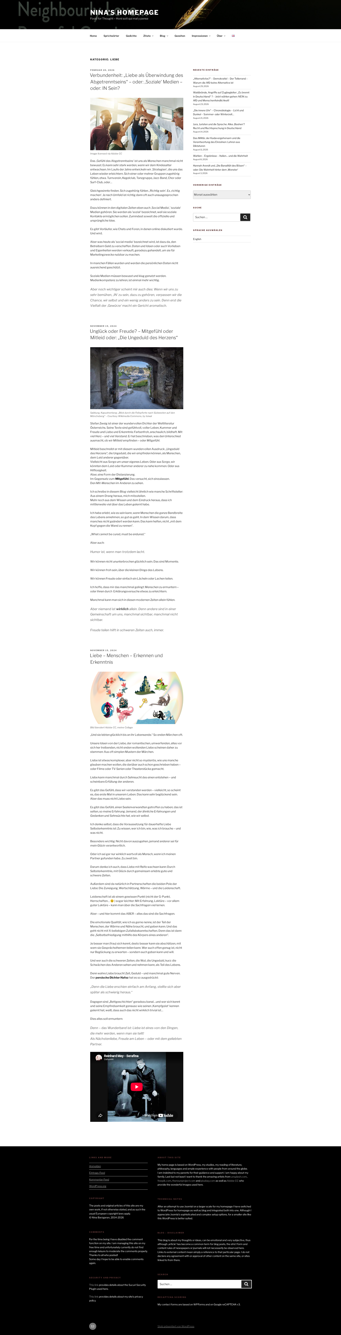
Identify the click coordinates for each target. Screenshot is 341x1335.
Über (220, 35)
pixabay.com (208, 1180)
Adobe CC (233, 1180)
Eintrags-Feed (97, 1172)
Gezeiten (180, 35)
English (197, 239)
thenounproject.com (183, 1180)
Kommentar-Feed (99, 1179)
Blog (162, 35)
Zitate (147, 35)
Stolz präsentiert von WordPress (176, 1326)
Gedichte (131, 35)
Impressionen (200, 35)
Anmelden (95, 1166)
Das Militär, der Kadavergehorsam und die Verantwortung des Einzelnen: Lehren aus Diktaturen (216, 142)
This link (93, 1284)
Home (93, 35)
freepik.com (164, 1180)
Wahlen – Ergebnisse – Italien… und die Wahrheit (220, 155)
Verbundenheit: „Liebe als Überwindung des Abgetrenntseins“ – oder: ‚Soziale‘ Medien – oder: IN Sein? (136, 81)
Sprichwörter (111, 35)
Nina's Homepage (124, 12)
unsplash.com (239, 1176)
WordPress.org (97, 1185)
